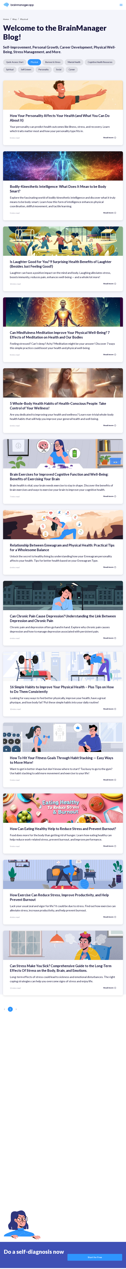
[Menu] (121, 5)
